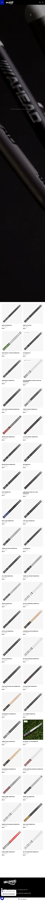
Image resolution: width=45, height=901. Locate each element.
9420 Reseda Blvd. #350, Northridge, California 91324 (19, 893)
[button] (2, 2)
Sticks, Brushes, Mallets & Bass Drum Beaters (21, 109)
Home (12, 109)
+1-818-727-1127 (21, 889)
